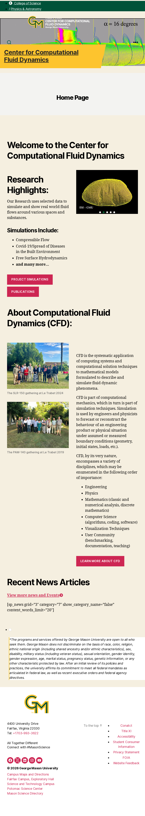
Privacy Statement (126, 752)
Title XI (126, 731)
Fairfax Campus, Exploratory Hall (30, 779)
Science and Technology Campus (30, 784)
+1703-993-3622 (26, 733)
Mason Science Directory (25, 793)
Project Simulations (29, 279)
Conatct (126, 725)
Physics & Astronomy (26, 9)
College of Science (27, 3)
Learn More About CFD (100, 561)
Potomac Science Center (25, 788)
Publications (22, 291)
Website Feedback (126, 763)
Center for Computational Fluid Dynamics (41, 55)
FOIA (126, 757)
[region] (107, 192)
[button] (100, 212)
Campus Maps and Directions (28, 774)
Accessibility (126, 736)
